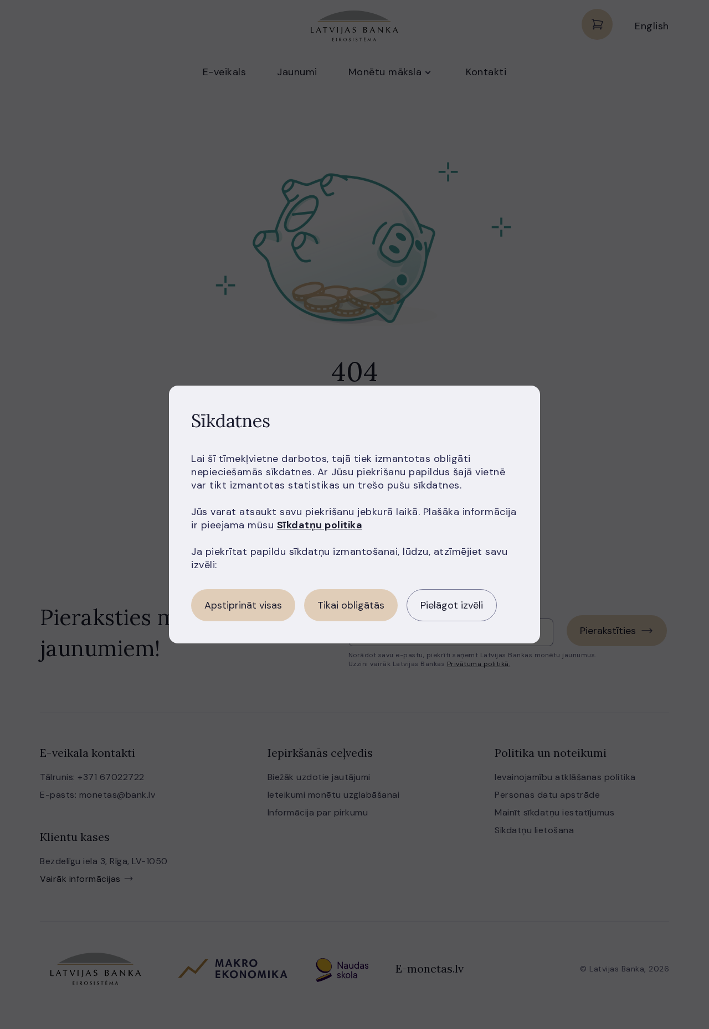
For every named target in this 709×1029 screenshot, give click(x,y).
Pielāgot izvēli (451, 605)
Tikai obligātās (350, 605)
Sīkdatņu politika (320, 525)
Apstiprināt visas (243, 605)
